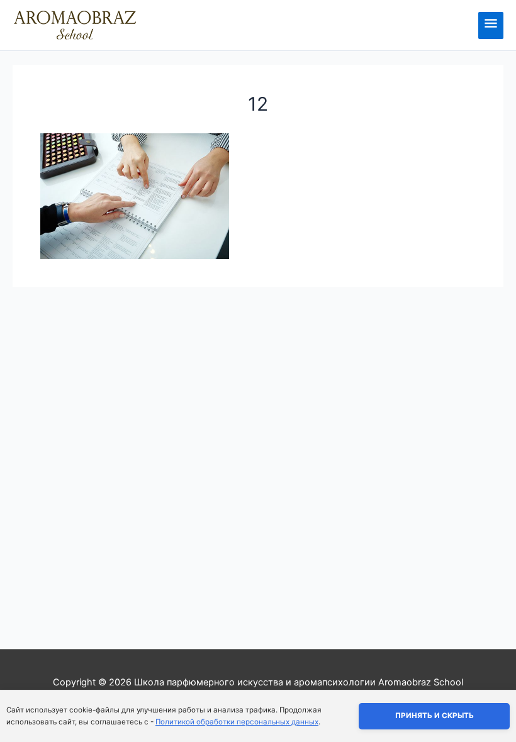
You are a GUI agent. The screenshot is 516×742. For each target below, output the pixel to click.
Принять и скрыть (434, 715)
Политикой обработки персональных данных (236, 721)
